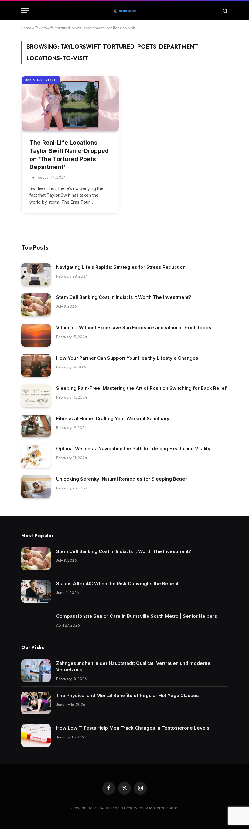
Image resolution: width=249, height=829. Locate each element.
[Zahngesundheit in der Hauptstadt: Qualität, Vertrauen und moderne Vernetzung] (36, 670)
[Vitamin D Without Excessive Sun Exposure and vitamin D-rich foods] (36, 335)
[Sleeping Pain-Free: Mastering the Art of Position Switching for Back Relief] (36, 395)
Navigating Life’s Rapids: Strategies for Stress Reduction (121, 267)
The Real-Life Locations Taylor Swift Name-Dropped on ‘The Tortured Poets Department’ (69, 155)
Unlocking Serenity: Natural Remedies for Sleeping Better (121, 479)
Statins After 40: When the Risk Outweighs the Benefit (117, 583)
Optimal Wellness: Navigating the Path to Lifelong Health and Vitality (133, 448)
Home (26, 28)
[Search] (224, 11)
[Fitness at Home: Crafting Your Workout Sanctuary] (36, 426)
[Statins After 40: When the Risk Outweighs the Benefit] (36, 591)
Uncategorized (41, 80)
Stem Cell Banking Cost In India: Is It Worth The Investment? (123, 297)
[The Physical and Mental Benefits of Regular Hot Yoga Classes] (36, 703)
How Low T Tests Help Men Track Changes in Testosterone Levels (133, 728)
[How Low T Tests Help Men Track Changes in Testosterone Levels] (36, 735)
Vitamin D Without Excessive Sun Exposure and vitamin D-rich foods (133, 327)
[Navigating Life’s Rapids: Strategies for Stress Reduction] (36, 274)
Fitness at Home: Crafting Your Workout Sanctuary (112, 418)
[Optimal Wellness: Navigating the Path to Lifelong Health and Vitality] (36, 456)
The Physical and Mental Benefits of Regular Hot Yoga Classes (127, 695)
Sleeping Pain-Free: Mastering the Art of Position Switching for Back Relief (141, 388)
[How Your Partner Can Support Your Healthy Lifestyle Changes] (36, 365)
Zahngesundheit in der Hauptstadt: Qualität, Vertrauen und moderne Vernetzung (133, 666)
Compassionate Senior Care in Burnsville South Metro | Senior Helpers (136, 616)
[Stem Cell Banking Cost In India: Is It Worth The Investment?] (36, 304)
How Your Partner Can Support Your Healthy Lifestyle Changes (127, 358)
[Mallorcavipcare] (124, 11)
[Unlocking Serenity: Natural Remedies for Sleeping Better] (36, 486)
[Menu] (25, 11)
